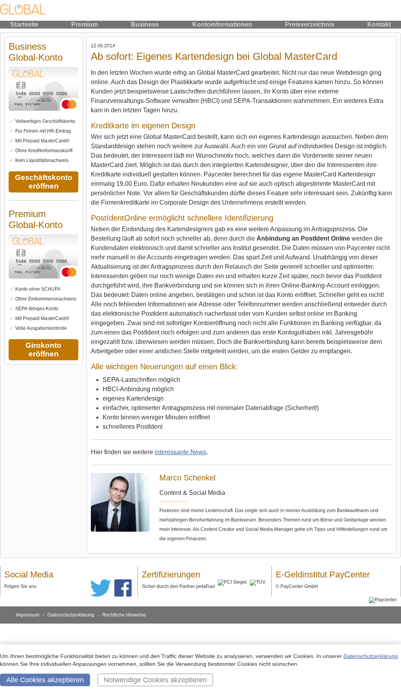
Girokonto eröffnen (43, 349)
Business (145, 24)
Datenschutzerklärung (70, 615)
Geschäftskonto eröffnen (43, 181)
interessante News (180, 452)
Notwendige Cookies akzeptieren (155, 680)
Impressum (28, 615)
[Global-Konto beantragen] (43, 115)
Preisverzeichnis (309, 24)
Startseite (24, 24)
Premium (84, 24)
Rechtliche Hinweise (124, 615)
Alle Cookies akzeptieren (45, 680)
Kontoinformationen (222, 24)
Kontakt (379, 24)
